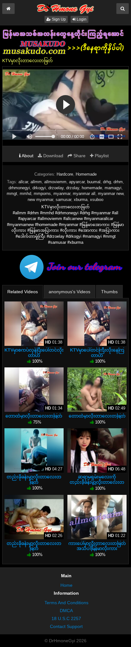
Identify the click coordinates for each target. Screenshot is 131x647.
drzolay (72, 187)
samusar (63, 199)
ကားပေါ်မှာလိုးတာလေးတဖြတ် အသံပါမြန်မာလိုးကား (97, 546)
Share (79, 155)
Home (66, 585)
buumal (93, 181)
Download (52, 155)
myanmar (61, 193)
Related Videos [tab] (22, 291)
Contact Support (66, 626)
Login (81, 19)
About (27, 155)
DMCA (66, 610)
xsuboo (96, 199)
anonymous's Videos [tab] (69, 291)
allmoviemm (55, 181)
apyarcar (77, 181)
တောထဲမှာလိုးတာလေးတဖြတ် (33, 415)
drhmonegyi (19, 187)
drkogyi (39, 187)
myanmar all (84, 193)
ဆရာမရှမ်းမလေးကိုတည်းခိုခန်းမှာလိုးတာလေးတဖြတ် (97, 481)
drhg (107, 181)
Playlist (101, 155)
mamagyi (113, 187)
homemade (92, 187)
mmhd (25, 193)
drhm (118, 181)
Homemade (86, 174)
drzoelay (56, 187)
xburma (80, 199)
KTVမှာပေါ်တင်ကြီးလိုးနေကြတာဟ (97, 352)
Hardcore (65, 174)
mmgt (12, 193)
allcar (23, 181)
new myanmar (40, 199)
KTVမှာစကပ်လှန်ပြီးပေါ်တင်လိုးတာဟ (34, 352)
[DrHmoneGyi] (65, 7)
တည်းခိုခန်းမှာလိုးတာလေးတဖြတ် (34, 479)
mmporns (42, 193)
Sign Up (58, 19)
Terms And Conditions (66, 602)
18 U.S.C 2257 (66, 618)
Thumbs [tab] (109, 291)
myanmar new (110, 193)
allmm (36, 181)
